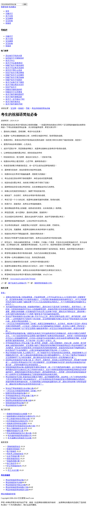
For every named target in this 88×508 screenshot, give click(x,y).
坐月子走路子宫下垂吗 (15, 82)
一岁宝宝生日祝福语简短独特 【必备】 (21, 391)
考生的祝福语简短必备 (41, 108)
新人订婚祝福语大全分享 (17, 428)
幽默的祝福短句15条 (15, 431)
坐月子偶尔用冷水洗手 (15, 85)
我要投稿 (4, 7)
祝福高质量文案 (13, 461)
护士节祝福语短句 (14, 466)
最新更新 (12, 494)
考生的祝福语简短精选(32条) (17, 490)
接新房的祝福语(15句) (43, 283)
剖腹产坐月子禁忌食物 (15, 77)
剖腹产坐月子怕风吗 (14, 80)
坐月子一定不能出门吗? (15, 99)
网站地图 (4, 494)
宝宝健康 (9, 18)
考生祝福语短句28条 (14, 405)
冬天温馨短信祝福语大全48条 (20, 438)
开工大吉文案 (13, 470)
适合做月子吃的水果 (14, 56)
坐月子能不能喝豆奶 (14, 97)
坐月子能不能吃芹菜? (14, 104)
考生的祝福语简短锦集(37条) (17, 487)
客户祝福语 (11, 451)
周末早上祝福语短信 (15, 454)
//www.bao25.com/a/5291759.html (22, 279)
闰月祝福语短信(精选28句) (17, 421)
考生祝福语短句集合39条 (16, 485)
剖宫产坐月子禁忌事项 (15, 73)
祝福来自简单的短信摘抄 (17, 423)
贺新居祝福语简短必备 (15, 403)
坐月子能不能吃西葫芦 (15, 94)
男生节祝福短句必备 (14, 398)
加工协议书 (11, 463)
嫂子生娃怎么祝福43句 (17, 283)
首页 (7, 11)
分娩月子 (9, 14)
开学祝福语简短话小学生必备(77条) (20, 396)
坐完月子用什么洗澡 (14, 70)
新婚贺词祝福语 (13, 449)
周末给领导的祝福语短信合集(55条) (21, 426)
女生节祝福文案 (13, 456)
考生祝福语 (5, 475)
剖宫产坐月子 (11, 87)
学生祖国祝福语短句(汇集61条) (19, 433)
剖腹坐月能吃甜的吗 (14, 89)
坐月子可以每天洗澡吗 (15, 68)
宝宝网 (13, 108)
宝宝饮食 (9, 21)
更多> (3, 293)
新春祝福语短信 (13, 446)
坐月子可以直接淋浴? (14, 63)
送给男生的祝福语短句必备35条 (18, 400)
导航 (28, 108)
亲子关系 (9, 16)
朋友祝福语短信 (13, 459)
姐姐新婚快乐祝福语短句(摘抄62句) (21, 416)
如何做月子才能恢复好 (15, 58)
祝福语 (8, 23)
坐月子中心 (10, 60)
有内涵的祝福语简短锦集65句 (20, 436)
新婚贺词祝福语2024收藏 (17, 414)
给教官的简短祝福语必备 (16, 393)
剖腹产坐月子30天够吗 (15, 75)
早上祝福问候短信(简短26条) (18, 419)
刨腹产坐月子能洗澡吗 (15, 65)
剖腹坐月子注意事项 (14, 92)
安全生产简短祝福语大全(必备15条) (20, 388)
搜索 (24, 4)
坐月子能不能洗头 (13, 102)
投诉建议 (12, 7)
